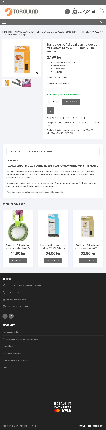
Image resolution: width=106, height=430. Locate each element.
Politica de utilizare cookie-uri (15, 360)
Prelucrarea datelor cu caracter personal (20, 339)
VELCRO (51, 133)
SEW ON (89, 130)
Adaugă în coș (70, 102)
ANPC (5, 367)
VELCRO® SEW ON (64, 133)
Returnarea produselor (12, 353)
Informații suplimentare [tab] (40, 151)
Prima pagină (7, 32)
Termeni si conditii (10, 332)
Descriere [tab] (15, 151)
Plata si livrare (8, 346)
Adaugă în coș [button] (18, 260)
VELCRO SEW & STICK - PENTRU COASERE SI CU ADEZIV (39, 32)
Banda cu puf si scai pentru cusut (70, 130)
